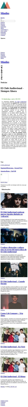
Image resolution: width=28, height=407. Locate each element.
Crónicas (3, 25)
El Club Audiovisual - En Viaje (13, 347)
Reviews (3, 24)
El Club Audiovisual (20, 101)
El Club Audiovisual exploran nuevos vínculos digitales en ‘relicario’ (12, 214)
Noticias (3, 22)
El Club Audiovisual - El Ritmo (13, 376)
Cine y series (4, 31)
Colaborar (3, 402)
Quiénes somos (4, 400)
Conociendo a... (4, 29)
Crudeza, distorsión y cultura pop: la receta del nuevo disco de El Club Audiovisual (14, 249)
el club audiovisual (5, 165)
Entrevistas (3, 26)
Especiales (3, 32)
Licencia (3, 403)
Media (2, 28)
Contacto (3, 35)
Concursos (3, 33)
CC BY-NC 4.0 (13, 386)
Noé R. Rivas (7, 99)
